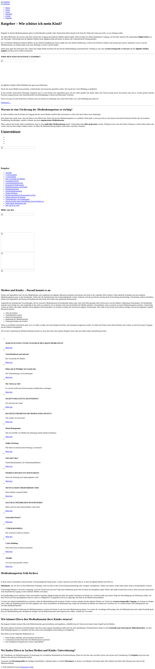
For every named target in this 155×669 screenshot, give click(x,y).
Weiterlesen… (6, 103)
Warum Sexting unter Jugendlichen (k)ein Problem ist (24, 201)
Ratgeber (8, 18)
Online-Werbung (11, 193)
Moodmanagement (12, 189)
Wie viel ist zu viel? (12, 205)
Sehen (7, 10)
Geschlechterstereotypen (14, 183)
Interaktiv (8, 14)
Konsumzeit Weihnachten (14, 185)
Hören (7, 8)
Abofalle (8, 173)
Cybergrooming (11, 175)
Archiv (31, 667)
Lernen (8, 16)
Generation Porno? (12, 181)
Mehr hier (8, 348)
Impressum (24, 667)
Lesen (7, 12)
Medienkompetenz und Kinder (16, 187)
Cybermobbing (10, 177)
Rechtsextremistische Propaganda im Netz (20, 195)
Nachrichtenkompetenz (13, 191)
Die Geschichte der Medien (15, 179)
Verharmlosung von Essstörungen (17, 199)
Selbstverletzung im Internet (15, 197)
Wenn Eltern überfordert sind (15, 203)
